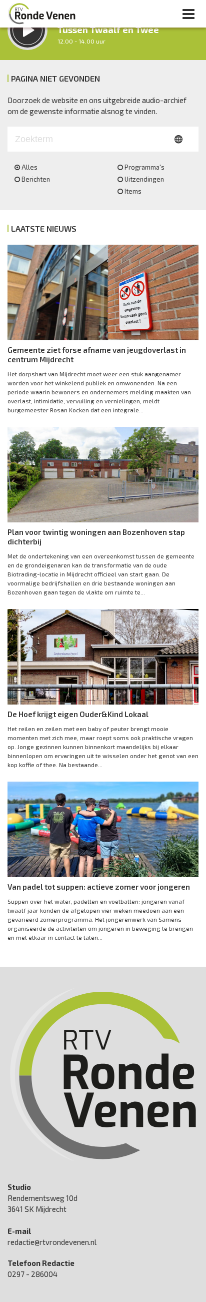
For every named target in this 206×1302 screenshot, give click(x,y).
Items (133, 191)
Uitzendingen (144, 179)
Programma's (144, 167)
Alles (30, 167)
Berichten (36, 179)
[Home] (42, 13)
